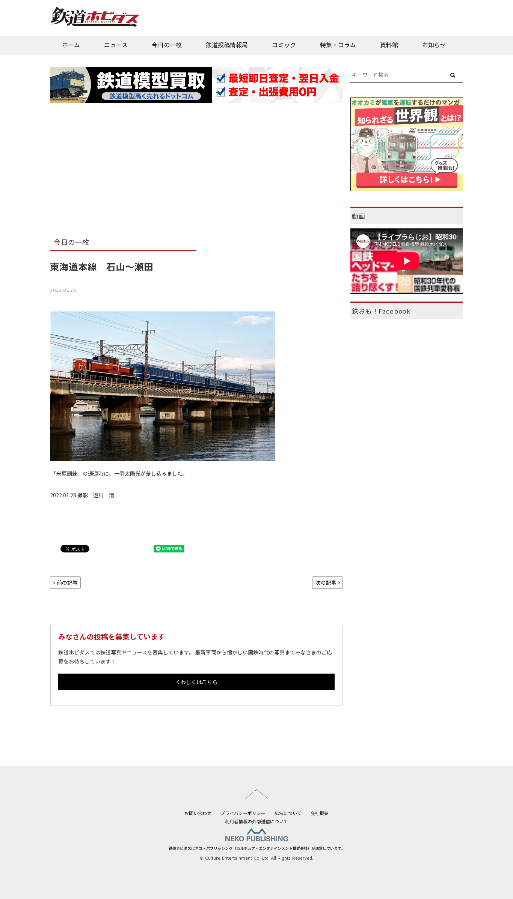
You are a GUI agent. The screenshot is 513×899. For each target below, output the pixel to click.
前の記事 (67, 582)
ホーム (71, 44)
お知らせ (434, 44)
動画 (358, 216)
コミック (284, 44)
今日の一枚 (167, 44)
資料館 (389, 44)
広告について (288, 813)
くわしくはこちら (196, 682)
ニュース (116, 44)
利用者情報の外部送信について (256, 821)
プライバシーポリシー (243, 813)
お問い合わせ (197, 813)
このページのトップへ (256, 792)
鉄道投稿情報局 (227, 44)
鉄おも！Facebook (381, 310)
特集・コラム (338, 44)
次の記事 (325, 582)
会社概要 (320, 813)
